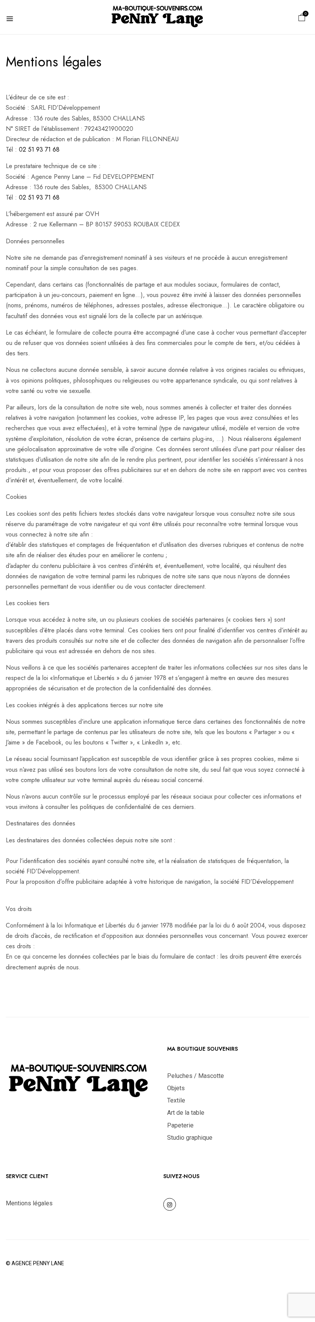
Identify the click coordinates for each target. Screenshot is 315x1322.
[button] (301, 17)
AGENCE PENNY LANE (38, 1263)
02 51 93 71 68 (39, 149)
